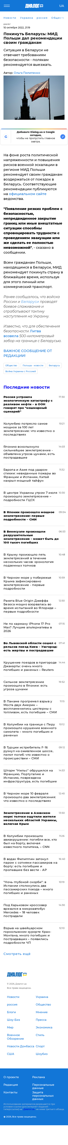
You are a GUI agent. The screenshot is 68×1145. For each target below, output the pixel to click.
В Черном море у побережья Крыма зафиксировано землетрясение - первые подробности (27, 583)
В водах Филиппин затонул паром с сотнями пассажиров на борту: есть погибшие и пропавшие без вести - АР (30, 864)
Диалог (7, 24)
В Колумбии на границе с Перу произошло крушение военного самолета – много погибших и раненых (29, 730)
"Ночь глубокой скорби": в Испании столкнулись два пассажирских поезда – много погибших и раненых (28, 887)
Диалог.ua (29, 1109)
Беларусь (54, 365)
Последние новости (26, 387)
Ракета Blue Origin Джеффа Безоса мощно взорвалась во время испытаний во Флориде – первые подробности (29, 606)
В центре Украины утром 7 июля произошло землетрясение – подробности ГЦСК (30, 496)
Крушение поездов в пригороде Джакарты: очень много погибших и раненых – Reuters (30, 666)
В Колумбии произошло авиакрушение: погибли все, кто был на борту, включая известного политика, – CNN (30, 841)
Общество (11, 365)
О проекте (11, 1077)
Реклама (38, 1077)
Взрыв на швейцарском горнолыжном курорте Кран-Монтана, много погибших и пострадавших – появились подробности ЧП (27, 935)
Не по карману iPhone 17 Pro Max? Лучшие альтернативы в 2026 (27, 627)
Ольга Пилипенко (27, 72)
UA (61, 6)
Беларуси (30, 302)
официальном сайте (28, 194)
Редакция (10, 1084)
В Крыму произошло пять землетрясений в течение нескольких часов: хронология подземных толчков (28, 560)
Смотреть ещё (17, 954)
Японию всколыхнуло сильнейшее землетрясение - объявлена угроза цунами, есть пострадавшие (29, 452)
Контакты (10, 1092)
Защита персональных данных (43, 1096)
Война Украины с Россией (20, 371)
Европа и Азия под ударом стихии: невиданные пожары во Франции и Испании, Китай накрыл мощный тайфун (29, 475)
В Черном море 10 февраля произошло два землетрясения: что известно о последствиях (29, 797)
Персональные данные (43, 1086)
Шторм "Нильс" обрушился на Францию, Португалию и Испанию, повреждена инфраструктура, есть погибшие (30, 776)
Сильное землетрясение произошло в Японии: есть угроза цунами (25, 685)
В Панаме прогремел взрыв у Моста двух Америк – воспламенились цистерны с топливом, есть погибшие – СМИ (30, 707)
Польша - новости (33, 365)
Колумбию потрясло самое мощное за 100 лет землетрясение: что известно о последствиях (29, 429)
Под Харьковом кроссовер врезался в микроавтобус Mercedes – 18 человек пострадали (25, 910)
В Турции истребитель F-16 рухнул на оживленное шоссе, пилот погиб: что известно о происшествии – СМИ (28, 753)
